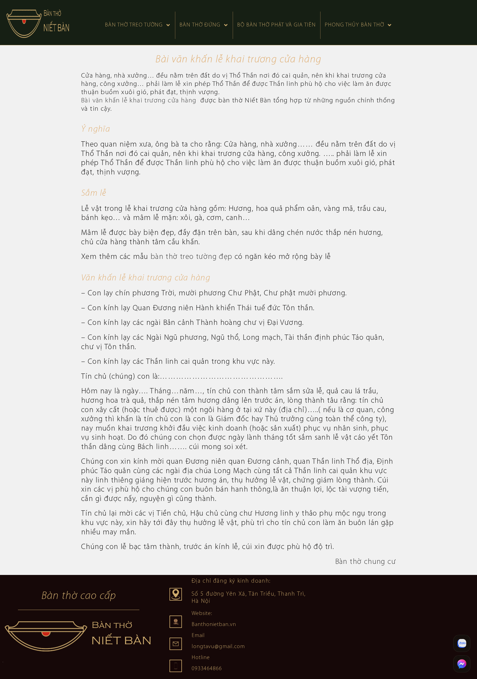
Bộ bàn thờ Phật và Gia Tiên (276, 25)
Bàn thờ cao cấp (78, 596)
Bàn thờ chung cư (365, 562)
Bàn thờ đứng (199, 25)
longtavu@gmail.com (218, 646)
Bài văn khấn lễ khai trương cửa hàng (139, 100)
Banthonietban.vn (214, 624)
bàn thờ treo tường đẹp (191, 257)
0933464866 (207, 669)
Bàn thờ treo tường (134, 25)
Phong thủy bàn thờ (354, 25)
